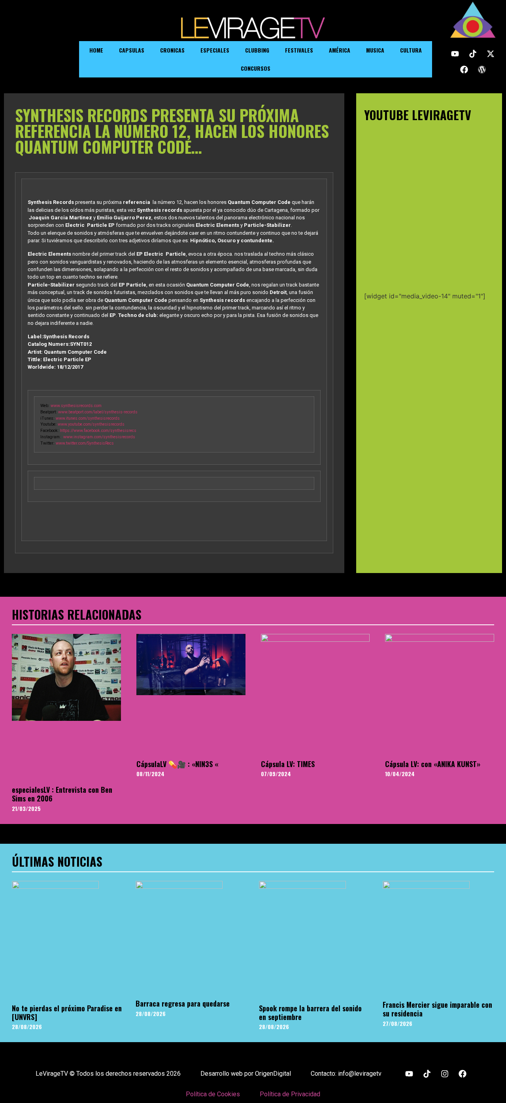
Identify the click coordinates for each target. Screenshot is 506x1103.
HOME (96, 50)
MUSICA (375, 50)
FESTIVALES (299, 50)
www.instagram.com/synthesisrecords (99, 436)
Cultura (411, 50)
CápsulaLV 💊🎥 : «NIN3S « (177, 764)
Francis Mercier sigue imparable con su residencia (437, 1008)
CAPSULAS (131, 50)
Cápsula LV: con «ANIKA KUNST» (432, 764)
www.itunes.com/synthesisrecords (88, 418)
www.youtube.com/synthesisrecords (91, 424)
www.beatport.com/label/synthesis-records (98, 412)
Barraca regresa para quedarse (183, 1003)
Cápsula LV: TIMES (288, 764)
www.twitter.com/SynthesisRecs (85, 443)
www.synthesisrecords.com (76, 405)
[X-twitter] (490, 54)
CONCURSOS (255, 68)
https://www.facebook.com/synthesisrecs (98, 430)
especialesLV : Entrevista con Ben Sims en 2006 (62, 793)
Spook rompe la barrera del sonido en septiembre (310, 1012)
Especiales (214, 50)
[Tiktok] (473, 54)
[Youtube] (455, 54)
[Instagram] (445, 1074)
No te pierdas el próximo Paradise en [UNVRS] (67, 1012)
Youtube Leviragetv (417, 115)
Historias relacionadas (77, 614)
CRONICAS (172, 50)
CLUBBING (257, 50)
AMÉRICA (339, 50)
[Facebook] (464, 69)
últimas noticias (57, 861)
